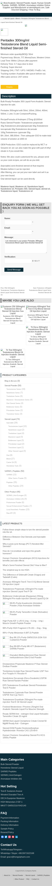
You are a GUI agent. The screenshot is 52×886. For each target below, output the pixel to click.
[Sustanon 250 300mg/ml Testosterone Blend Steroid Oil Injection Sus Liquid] (13, 313)
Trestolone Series (12, 414)
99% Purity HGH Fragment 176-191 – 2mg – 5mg (25, 628)
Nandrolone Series (13, 393)
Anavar (19, 791)
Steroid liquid (34, 189)
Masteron (20, 798)
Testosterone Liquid (15, 426)
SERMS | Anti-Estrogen (15, 495)
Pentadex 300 (21, 189)
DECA (3, 798)
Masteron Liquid (14, 437)
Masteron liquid (7, 186)
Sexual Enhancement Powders (17, 506)
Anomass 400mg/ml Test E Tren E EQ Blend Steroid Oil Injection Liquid (38, 317)
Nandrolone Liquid (14, 430)
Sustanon (11, 791)
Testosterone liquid (9, 191)
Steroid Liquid (9, 18)
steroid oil (45, 189)
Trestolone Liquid (14, 447)
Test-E (3, 791)
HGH (3, 802)
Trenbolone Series (13, 396)
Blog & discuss (11, 381)
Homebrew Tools (12, 466)
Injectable (10, 423)
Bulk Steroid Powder (10, 764)
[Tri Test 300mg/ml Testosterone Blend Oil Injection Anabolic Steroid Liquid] (13, 357)
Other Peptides (13, 486)
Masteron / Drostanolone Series (18, 400)
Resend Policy (7, 832)
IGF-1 (19, 802)
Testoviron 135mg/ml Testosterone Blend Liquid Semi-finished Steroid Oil (40, 290)
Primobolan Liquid (14, 444)
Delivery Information (10, 825)
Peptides (9, 482)
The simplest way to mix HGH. (16, 570)
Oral (7, 455)
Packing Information (9, 821)
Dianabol (12, 795)
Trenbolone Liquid (14, 433)
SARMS (9, 475)
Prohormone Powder (13, 502)
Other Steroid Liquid (15, 451)
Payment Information (10, 818)
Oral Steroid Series (13, 403)
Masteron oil (20, 186)
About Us (7, 875)
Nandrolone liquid (35, 186)
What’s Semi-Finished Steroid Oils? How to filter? (25, 565)
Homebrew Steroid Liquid (12, 768)
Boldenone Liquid (14, 440)
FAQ (27, 879)
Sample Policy (7, 829)
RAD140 (22, 806)
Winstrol (4, 795)
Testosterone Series (13, 389)
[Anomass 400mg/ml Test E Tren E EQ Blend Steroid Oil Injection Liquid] (38, 311)
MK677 (4, 806)
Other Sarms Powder (16, 478)
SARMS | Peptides (12, 471)
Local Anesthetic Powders (15, 510)
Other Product (10, 492)
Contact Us (35, 879)
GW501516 (13, 806)
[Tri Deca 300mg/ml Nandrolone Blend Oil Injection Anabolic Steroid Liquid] (38, 334)
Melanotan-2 (11, 802)
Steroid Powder (11, 385)
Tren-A (20, 795)
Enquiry (9, 87)
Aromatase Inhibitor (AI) (15, 499)
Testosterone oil (26, 191)
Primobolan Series (13, 410)
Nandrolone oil (7, 189)
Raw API (9, 513)
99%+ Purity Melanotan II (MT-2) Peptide (21, 633)
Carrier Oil (10, 462)
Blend (18, 18)
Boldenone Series (12, 407)
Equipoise (11, 798)
